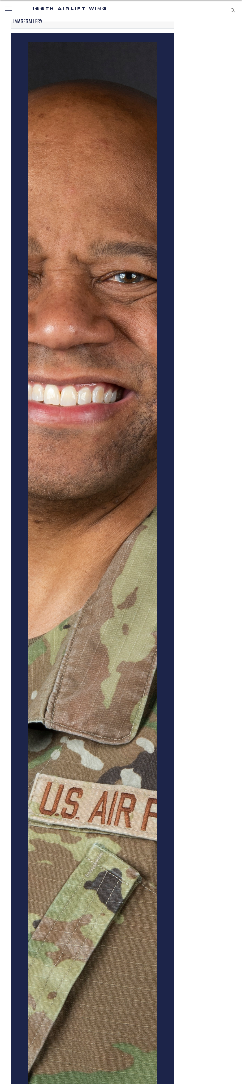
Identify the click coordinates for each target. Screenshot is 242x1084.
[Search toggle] (234, 8)
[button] (7, 9)
